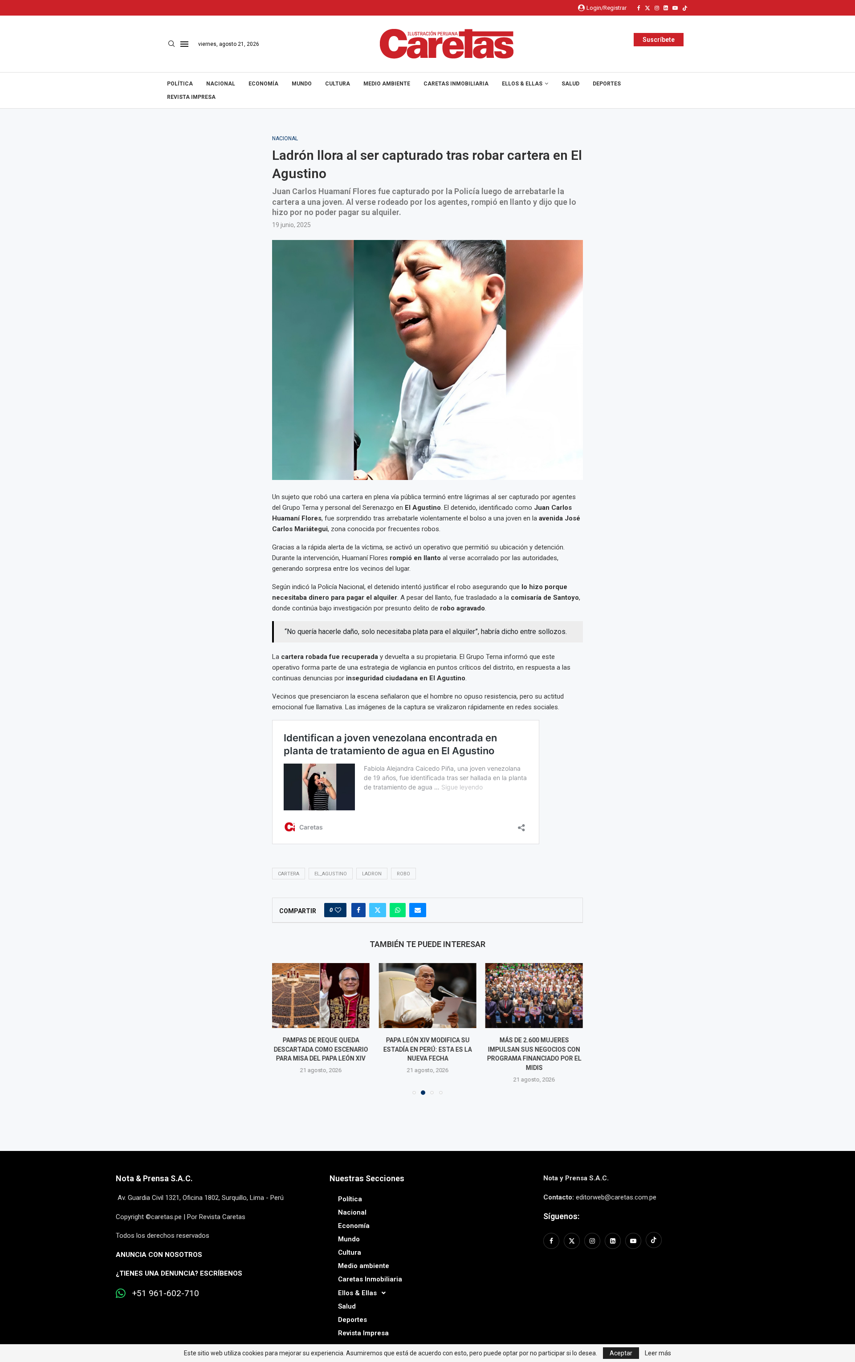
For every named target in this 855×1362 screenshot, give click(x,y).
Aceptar (621, 1353)
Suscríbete (659, 39)
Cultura (337, 84)
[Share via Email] (417, 910)
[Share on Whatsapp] (398, 910)
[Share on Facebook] (358, 910)
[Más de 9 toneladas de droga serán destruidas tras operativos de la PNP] (534, 995)
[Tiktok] (685, 8)
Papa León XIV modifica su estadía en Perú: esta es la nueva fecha (321, 1049)
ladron (372, 874)
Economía (263, 84)
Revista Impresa (191, 97)
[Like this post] (338, 910)
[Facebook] (639, 8)
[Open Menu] (184, 44)
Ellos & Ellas (522, 84)
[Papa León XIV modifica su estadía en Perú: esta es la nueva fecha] (321, 995)
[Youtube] (675, 8)
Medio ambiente (386, 84)
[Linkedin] (665, 8)
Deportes (607, 84)
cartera (288, 874)
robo (403, 874)
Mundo (302, 84)
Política (180, 84)
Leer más (658, 1353)
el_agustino (330, 874)
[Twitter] (647, 8)
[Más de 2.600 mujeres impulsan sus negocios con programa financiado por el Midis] (427, 995)
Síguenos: (561, 1216)
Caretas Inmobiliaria (456, 84)
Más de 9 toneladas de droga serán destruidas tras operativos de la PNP (534, 1049)
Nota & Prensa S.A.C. (154, 1178)
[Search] (171, 44)
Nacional (220, 84)
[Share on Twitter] (377, 910)
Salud (570, 84)
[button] (284, 1028)
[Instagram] (657, 8)
